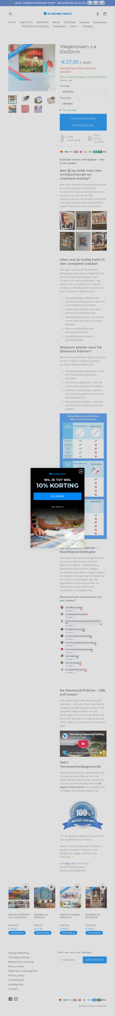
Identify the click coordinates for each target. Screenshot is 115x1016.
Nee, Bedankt (57, 507)
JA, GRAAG (57, 496)
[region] (57, 3)
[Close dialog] (81, 471)
